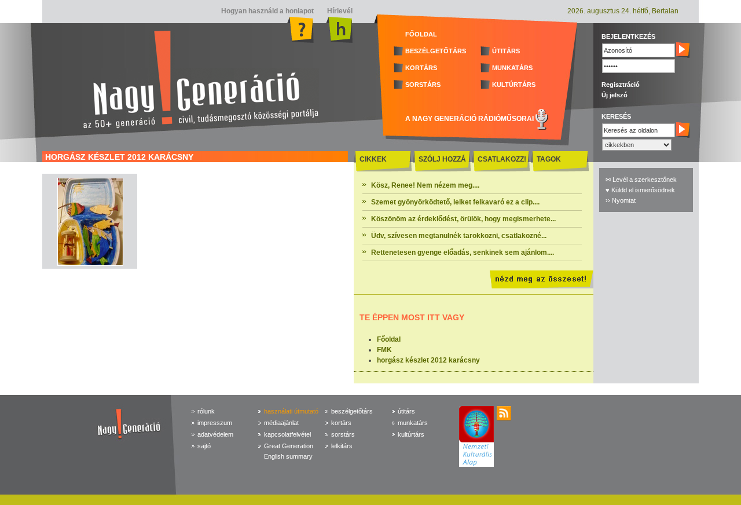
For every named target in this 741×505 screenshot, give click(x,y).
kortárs (341, 422)
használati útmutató (291, 411)
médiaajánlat (281, 422)
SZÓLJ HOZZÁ (442, 159)
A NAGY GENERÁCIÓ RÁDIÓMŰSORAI (469, 119)
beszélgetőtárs (352, 411)
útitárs (406, 411)
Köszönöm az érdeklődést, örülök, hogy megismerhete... (463, 219)
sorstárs (343, 434)
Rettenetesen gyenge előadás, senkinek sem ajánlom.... (462, 252)
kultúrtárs (411, 434)
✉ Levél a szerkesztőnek (641, 179)
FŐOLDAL (421, 34)
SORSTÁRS (423, 84)
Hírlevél (339, 11)
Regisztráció (620, 84)
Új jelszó (614, 95)
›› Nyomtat (621, 200)
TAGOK (549, 159)
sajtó (204, 445)
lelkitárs (342, 445)
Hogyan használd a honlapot (267, 11)
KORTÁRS (421, 67)
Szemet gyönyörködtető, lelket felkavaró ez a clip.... (455, 202)
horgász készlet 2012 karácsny (428, 360)
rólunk (206, 411)
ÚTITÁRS (506, 50)
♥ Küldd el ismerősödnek (640, 189)
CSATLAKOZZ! (502, 159)
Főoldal (389, 339)
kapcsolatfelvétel (287, 434)
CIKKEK (373, 159)
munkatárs (413, 422)
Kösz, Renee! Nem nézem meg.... (425, 185)
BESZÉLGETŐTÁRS (435, 50)
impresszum (214, 422)
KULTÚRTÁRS (513, 84)
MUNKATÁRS (512, 67)
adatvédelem (215, 434)
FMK (384, 350)
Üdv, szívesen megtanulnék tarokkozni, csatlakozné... (458, 236)
